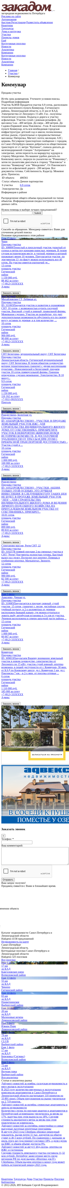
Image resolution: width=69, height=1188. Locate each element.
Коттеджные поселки (13, 43)
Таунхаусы (7, 28)
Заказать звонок (11, 293)
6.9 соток (25, 185)
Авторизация (8, 19)
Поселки (59, 1179)
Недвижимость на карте (15, 941)
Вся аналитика (9, 1077)
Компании (7, 52)
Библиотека (8, 1182)
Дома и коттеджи (11, 31)
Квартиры (7, 25)
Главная (12, 70)
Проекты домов (10, 37)
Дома (29, 1179)
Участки (6, 34)
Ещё (3, 40)
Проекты (48, 1179)
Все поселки (8, 959)
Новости (6, 46)
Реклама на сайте (11, 16)
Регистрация (13, 22)
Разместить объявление (39, 22)
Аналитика (7, 49)
